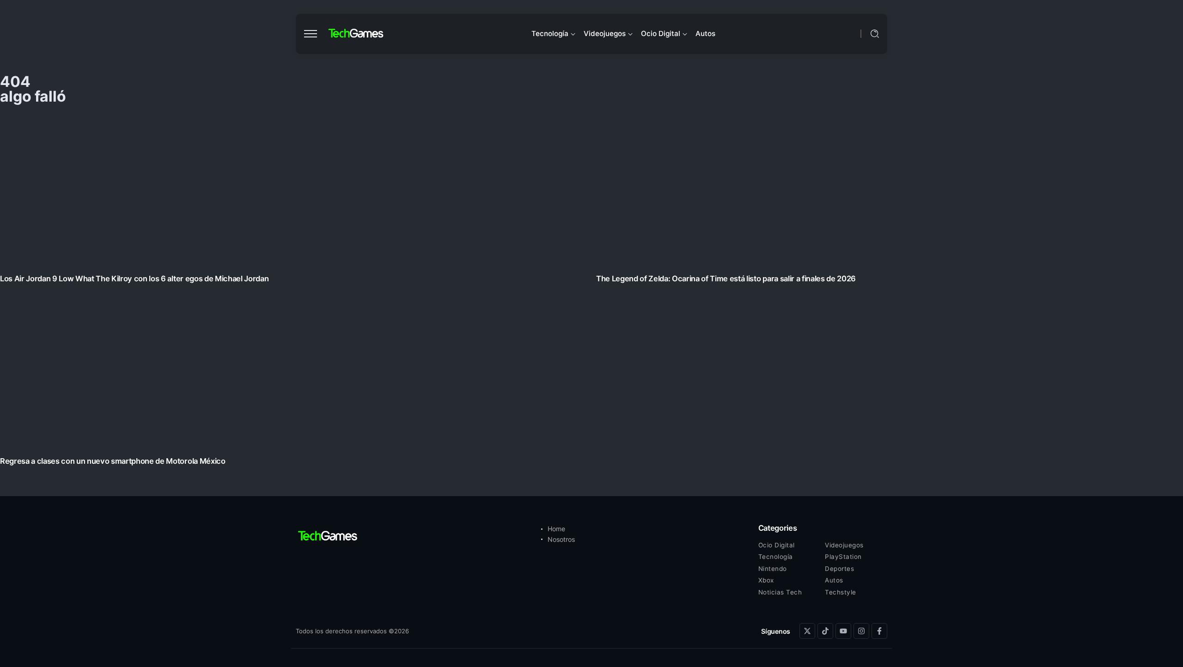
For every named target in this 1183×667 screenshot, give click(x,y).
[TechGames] (356, 33)
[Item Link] (591, 293)
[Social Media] (807, 631)
